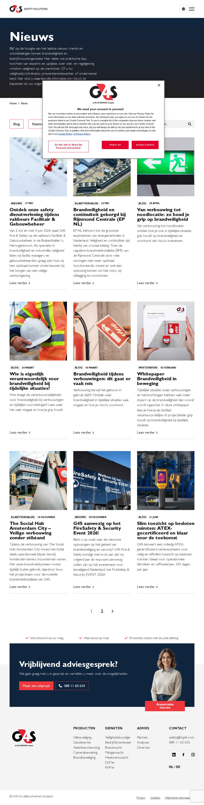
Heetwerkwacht (116, 757)
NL (171, 767)
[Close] (159, 85)
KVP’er (110, 767)
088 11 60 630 (179, 742)
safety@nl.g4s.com (181, 737)
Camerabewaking (85, 752)
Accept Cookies (145, 145)
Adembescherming (86, 747)
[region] (103, 119)
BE (178, 767)
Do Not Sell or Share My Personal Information (68, 146)
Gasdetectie (82, 742)
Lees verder (18, 283)
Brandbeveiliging (84, 757)
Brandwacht (113, 747)
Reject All (115, 145)
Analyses (143, 742)
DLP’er (110, 762)
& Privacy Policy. (82, 134)
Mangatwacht (114, 752)
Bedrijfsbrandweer (118, 742)
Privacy (141, 797)
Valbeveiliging (82, 737)
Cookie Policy (65, 134)
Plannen (142, 737)
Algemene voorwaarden (179, 797)
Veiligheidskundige (117, 737)
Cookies (155, 797)
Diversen (143, 747)
